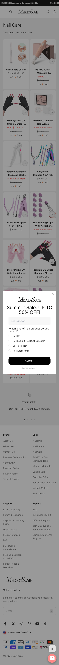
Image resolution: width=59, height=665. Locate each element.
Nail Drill (17, 336)
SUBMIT (29, 360)
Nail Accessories (21, 350)
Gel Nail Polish (20, 345)
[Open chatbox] (52, 658)
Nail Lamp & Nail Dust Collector (29, 340)
